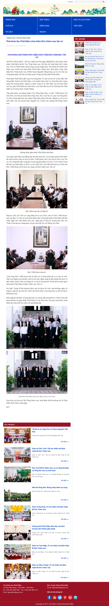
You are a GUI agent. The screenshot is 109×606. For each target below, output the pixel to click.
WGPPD (9, 62)
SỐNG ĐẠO (44, 26)
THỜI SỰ (9, 26)
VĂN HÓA (78, 26)
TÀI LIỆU (9, 32)
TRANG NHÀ (10, 20)
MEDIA (43, 32)
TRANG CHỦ (10, 38)
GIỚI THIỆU (44, 20)
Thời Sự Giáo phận (23, 38)
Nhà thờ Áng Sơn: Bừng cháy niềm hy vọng (49, 487)
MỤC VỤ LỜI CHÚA (82, 20)
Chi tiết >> (65, 442)
